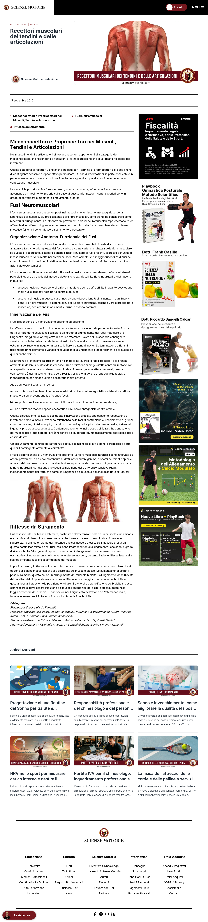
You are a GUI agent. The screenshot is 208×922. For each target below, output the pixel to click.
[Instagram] (101, 914)
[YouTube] (107, 914)
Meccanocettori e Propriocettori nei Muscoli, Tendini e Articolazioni (37, 118)
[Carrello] (160, 7)
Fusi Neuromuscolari (89, 115)
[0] (160, 7)
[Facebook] (95, 914)
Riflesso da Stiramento (29, 126)
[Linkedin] (113, 914)
